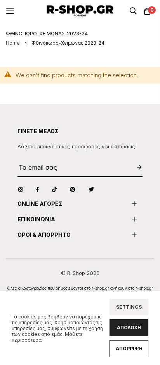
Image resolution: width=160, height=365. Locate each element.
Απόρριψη (129, 348)
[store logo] (80, 11)
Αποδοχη (129, 327)
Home (13, 43)
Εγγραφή (135, 167)
